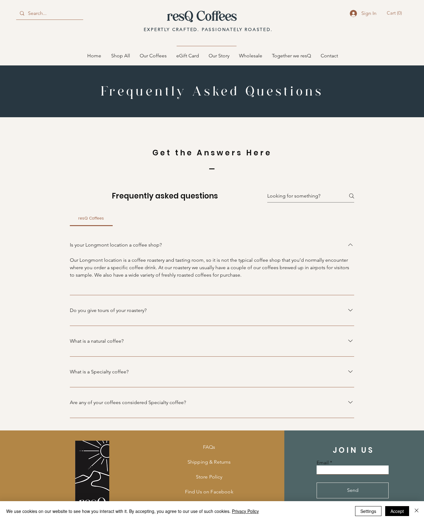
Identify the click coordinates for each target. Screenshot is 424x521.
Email (323, 462)
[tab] (91, 218)
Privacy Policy (245, 511)
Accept (397, 511)
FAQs (209, 447)
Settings (368, 511)
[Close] (416, 511)
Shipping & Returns (209, 462)
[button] (395, 13)
